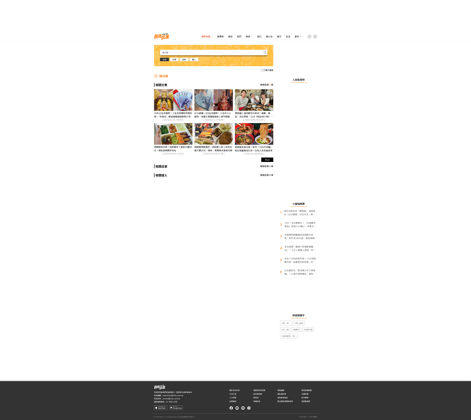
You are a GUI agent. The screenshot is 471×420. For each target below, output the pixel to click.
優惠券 (220, 36)
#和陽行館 (308, 329)
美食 (248, 36)
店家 (184, 59)
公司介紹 (232, 394)
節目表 (256, 397)
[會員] (315, 36)
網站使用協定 (282, 397)
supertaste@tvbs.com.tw (173, 395)
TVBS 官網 (302, 417)
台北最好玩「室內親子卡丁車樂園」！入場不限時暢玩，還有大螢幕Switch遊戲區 (299, 272)
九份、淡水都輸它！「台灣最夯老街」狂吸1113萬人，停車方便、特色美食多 (300, 224)
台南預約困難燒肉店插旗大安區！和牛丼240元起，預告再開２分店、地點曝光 (300, 236)
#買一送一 (286, 323)
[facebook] (231, 408)
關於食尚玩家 (234, 390)
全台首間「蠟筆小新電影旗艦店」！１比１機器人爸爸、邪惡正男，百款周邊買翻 (300, 248)
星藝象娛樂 (305, 401)
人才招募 (232, 397)
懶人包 (269, 36)
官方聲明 (304, 397)
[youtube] (237, 408)
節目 (230, 36)
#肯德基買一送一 (288, 336)
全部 (164, 59)
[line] (243, 408)
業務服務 (280, 390)
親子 (279, 36)
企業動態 (232, 401)
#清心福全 (299, 323)
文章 (174, 59)
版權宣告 (256, 401)
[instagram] (249, 408)
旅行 (259, 36)
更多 (297, 36)
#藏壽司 (296, 329)
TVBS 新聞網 (313, 417)
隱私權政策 (281, 394)
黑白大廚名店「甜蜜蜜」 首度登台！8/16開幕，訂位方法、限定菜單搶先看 (299, 212)
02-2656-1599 (171, 402)
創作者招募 (257, 394)
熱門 (239, 36)
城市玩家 (205, 36)
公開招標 (304, 394)
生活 (288, 36)
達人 (194, 59)
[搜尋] (309, 36)
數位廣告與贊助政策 (285, 401)
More (267, 159)
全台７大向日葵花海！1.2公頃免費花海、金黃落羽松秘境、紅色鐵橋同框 (300, 260)
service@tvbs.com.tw (171, 398)
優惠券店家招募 (259, 390)
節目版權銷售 (306, 390)
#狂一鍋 (285, 329)
